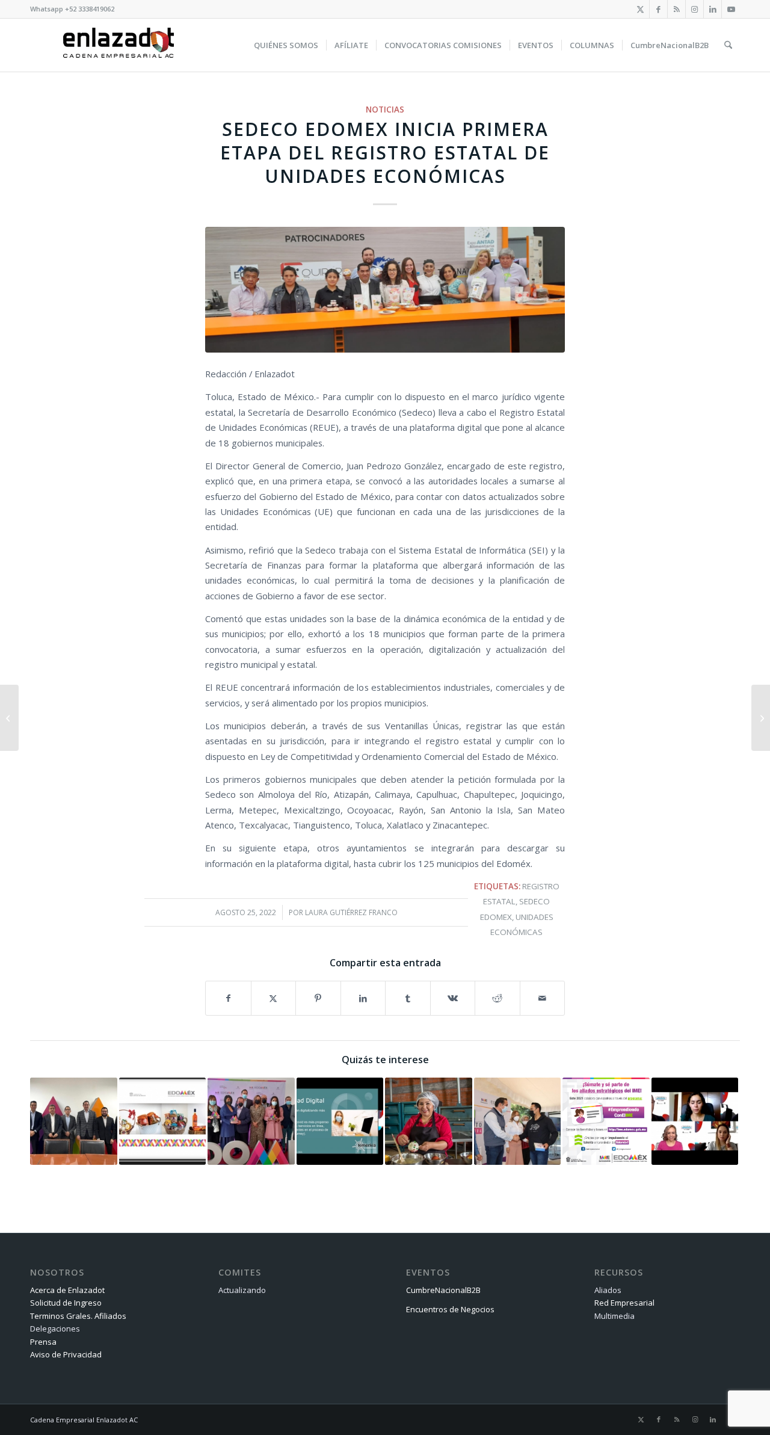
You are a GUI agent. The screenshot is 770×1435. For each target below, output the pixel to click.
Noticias (385, 109)
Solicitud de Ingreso (66, 1302)
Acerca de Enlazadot (67, 1290)
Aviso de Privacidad (66, 1354)
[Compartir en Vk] (453, 998)
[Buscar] (728, 45)
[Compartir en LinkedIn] (363, 998)
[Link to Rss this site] (676, 9)
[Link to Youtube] (731, 9)
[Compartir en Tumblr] (408, 998)
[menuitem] (286, 45)
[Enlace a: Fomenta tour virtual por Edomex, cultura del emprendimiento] (695, 1121)
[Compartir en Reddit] (497, 998)
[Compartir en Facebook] (228, 998)
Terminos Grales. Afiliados (78, 1315)
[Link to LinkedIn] (712, 9)
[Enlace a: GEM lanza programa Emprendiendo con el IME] (606, 1121)
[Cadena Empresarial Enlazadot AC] (118, 45)
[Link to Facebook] (658, 9)
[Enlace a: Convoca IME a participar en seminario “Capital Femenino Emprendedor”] (428, 1121)
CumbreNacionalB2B (443, 1290)
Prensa (43, 1341)
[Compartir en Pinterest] (318, 998)
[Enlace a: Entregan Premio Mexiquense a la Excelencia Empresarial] (251, 1121)
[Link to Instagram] (694, 9)
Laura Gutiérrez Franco (351, 912)
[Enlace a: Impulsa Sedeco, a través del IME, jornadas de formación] (517, 1121)
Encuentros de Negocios (450, 1309)
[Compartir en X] (273, 998)
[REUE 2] (385, 290)
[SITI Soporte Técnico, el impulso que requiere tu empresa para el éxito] (9, 718)
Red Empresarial (624, 1302)
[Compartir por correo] (542, 998)
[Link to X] (640, 9)
